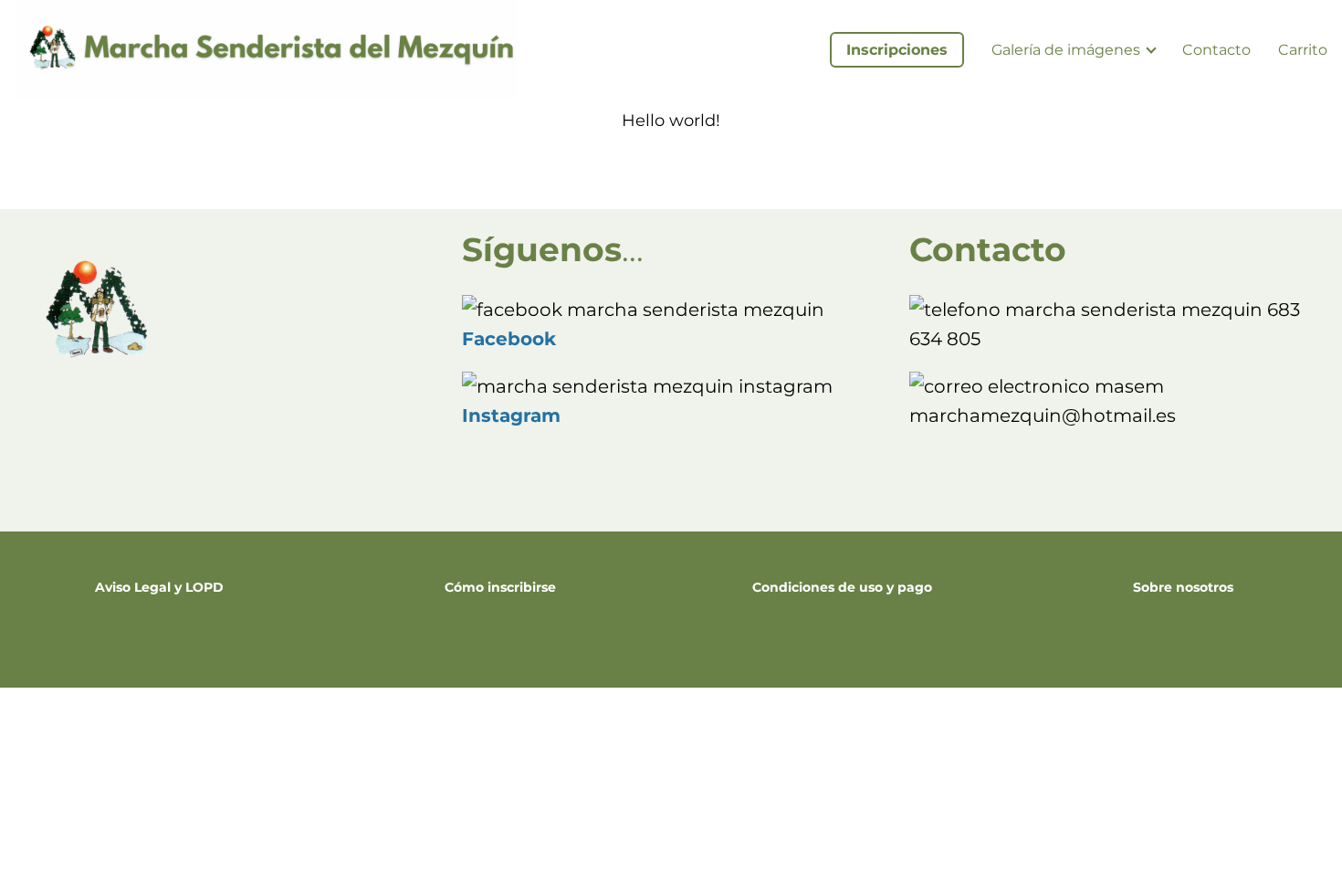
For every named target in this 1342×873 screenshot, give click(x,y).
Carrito (1302, 49)
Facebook (509, 339)
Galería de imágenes (1065, 49)
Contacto (1216, 49)
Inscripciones (897, 49)
